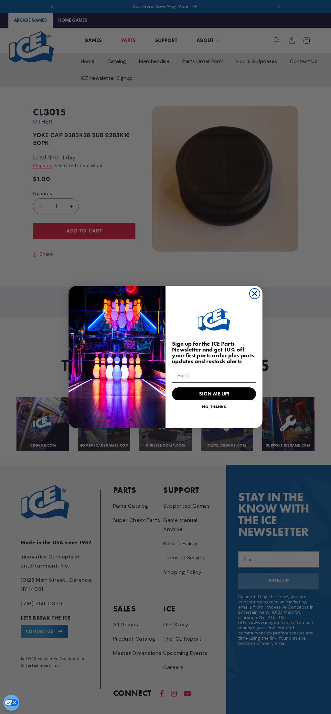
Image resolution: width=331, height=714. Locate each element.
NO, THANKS (214, 406)
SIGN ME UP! (214, 394)
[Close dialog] (255, 293)
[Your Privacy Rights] (11, 703)
